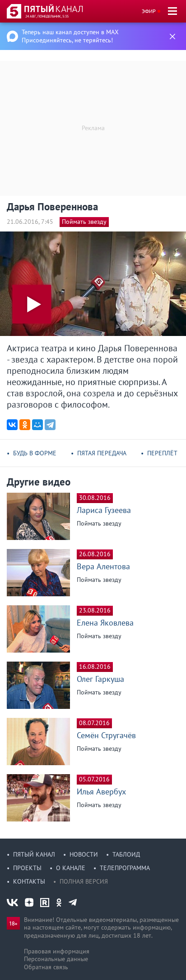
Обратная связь (46, 967)
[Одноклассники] (24, 424)
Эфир (149, 11)
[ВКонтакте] (12, 424)
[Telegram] (50, 424)
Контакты (29, 881)
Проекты (27, 868)
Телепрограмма (125, 868)
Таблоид (126, 854)
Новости (84, 854)
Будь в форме (34, 453)
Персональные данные (56, 959)
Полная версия (84, 881)
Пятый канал (34, 854)
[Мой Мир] (37, 424)
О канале (70, 868)
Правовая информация (56, 951)
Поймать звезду (84, 222)
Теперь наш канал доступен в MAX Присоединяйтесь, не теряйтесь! (70, 36)
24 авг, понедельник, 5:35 (47, 16)
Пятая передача (101, 453)
